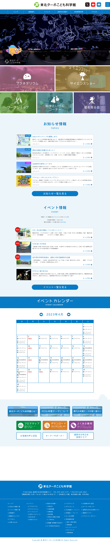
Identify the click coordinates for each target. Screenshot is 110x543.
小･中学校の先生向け (53, 526)
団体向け (50, 506)
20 (62, 358)
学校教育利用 (70, 519)
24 (29, 370)
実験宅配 (50, 511)
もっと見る (86, 144)
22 (84, 358)
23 (18, 370)
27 (62, 370)
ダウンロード (70, 506)
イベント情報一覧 (14, 509)
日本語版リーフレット (72, 509)
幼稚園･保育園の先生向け (55, 522)
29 (84, 370)
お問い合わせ (13, 522)
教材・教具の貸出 (71, 522)
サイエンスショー (34, 509)
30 (18, 384)
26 (51, 370)
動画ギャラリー (87, 513)
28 (73, 370)
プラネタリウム (87, 333)
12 (51, 346)
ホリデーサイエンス (87, 330)
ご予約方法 (51, 519)
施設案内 (31, 12)
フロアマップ (70, 503)
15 (84, 346)
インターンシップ (71, 527)
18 (40, 358)
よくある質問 (70, 516)
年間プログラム (33, 519)
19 (51, 358)
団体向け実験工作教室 (54, 517)
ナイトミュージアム (87, 327)
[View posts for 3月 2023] (41, 314)
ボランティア (70, 530)
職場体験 (69, 524)
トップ (15, 12)
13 (62, 346)
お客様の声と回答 (88, 503)
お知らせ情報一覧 (14, 506)
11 (40, 346)
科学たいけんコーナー (35, 514)
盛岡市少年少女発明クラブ (91, 509)
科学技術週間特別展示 (87, 349)
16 (18, 358)
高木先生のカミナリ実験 (21, 372)
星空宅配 (50, 514)
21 (73, 358)
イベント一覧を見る (55, 287)
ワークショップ (87, 332)
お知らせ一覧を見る (55, 193)
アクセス (94, 12)
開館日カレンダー (14, 516)
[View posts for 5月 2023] (68, 314)
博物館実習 (70, 532)
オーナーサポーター (89, 506)
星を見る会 (32, 517)
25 (40, 370)
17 (29, 358)
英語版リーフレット (72, 513)
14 (73, 346)
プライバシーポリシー (90, 516)
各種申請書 (51, 509)
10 (29, 346)
